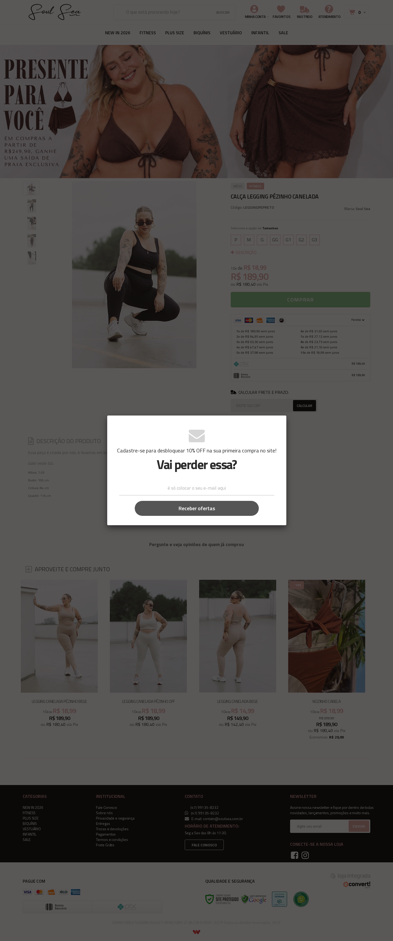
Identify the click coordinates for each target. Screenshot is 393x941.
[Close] (278, 423)
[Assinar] (197, 508)
